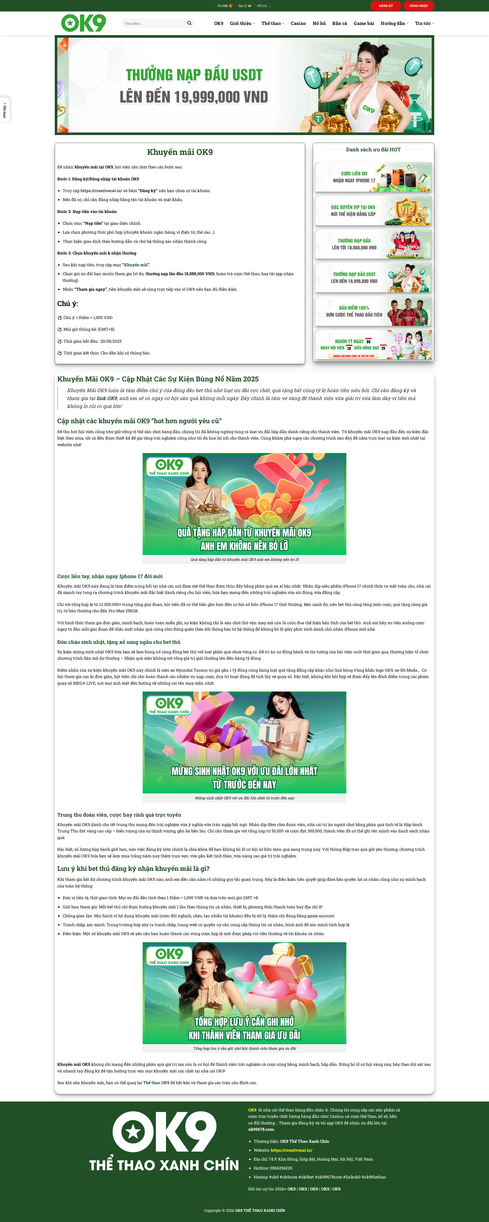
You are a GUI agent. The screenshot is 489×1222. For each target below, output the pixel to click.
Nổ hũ (319, 23)
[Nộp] (189, 23)
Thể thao (271, 23)
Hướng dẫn (393, 23)
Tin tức (423, 23)
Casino (298, 23)
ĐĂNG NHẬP (419, 6)
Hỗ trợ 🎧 (264, 6)
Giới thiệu (241, 23)
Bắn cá (339, 23)
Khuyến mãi (136, 264)
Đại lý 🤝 (245, 6)
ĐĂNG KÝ (386, 6)
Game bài (364, 23)
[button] (5, 110)
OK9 (218, 23)
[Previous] (71, 85)
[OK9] (84, 23)
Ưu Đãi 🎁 (225, 6)
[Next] (417, 85)
